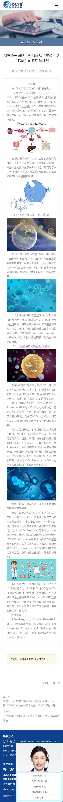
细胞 (39, 163)
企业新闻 (25, 42)
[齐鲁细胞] (13, 5)
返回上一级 (49, 683)
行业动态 (37, 42)
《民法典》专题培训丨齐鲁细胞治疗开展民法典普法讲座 (31, 718)
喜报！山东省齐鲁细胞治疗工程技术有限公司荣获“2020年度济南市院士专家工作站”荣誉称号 (29, 703)
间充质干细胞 (22, 93)
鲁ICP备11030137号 (13, 789)
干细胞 (26, 106)
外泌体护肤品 (41, 659)
